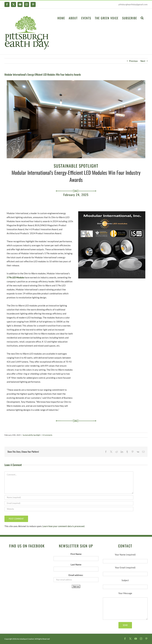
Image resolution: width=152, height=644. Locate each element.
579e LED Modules (15, 277)
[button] (142, 17)
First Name (76, 554)
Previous (133, 61)
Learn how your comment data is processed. (63, 526)
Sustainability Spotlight (31, 435)
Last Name (76, 564)
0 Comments (47, 435)
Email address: (76, 575)
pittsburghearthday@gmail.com (133, 4)
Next (142, 61)
